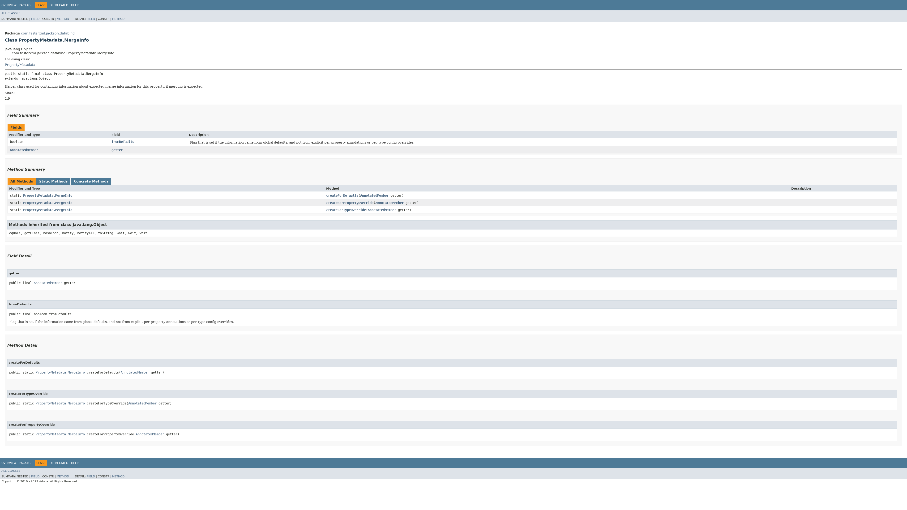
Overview (9, 5)
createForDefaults (342, 195)
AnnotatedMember (24, 150)
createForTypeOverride (346, 210)
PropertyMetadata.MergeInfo (47, 195)
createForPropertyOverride (349, 203)
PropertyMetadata (20, 65)
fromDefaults (122, 142)
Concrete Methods (91, 181)
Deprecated (59, 5)
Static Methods (53, 181)
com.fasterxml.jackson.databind (48, 33)
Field (35, 19)
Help (74, 5)
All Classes (11, 13)
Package (25, 5)
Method (63, 19)
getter (117, 150)
